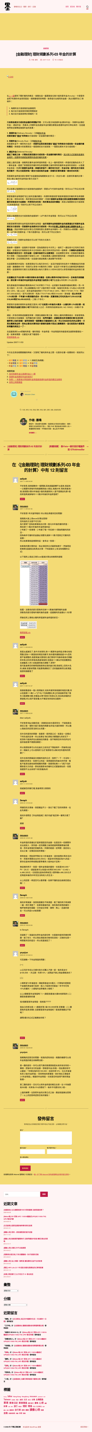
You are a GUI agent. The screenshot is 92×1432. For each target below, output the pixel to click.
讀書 (27, 1410)
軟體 (42, 1410)
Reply (22, 499)
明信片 (20, 1406)
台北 (29, 1400)
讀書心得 (35, 1409)
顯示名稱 (23, 1148)
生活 (34, 1406)
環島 (30, 1406)
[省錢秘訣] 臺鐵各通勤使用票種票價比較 (29, 1325)
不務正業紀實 (16, 1427)
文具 (9, 1406)
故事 (5, 1406)
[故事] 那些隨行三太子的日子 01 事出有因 (18, 1274)
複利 (44, 410)
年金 (30, 410)
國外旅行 (31, 1403)
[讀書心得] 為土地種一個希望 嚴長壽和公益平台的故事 (23, 1261)
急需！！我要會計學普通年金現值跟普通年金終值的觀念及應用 (35, 379)
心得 (41, 1402)
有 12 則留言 (59, 60)
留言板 (72, 7)
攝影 (46, 1403)
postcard (40, 1396)
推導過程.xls (25, 632)
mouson (33, 1396)
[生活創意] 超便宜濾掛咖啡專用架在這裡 (18, 1225)
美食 (8, 1410)
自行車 (18, 1409)
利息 (23, 410)
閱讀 (17, 1413)
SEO (44, 1396)
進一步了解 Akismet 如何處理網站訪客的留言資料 (51, 1174)
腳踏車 (12, 1410)
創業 (21, 1400)
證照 (48, 410)
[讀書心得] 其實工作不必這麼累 (15, 1248)
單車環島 (23, 1402)
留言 (22, 1130)
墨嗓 (36, 60)
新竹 (12, 1406)
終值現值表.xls (13, 337)
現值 (34, 410)
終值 (41, 410)
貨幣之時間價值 (15, 382)
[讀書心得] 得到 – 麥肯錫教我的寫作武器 (18, 1232)
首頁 (67, 7)
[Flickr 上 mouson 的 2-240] (46, 83)
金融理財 (46, 48)
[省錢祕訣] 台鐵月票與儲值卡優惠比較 (26, 1379)
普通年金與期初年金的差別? (21, 376)
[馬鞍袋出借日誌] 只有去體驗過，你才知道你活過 (21, 1254)
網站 (5, 1410)
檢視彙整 (32, 433)
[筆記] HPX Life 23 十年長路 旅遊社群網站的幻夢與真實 (23, 1267)
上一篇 (11, 95)
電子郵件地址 (51, 1148)
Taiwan (7, 1399)
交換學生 (13, 1400)
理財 (37, 410)
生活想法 (39, 1406)
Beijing (5, 1396)
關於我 (78, 7)
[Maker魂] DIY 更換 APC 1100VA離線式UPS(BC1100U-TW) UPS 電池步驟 (25, 1333)
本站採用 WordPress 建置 (32, 1427)
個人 (17, 1400)
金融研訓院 (57, 410)
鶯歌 (24, 1413)
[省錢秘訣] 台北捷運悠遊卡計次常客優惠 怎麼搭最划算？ (24, 1210)
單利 (27, 410)
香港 (20, 1413)
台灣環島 (39, 1399)
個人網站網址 (24, 1157)
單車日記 (13, 1402)
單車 (6, 1402)
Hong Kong (17, 1396)
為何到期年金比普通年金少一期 (22, 373)
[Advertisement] (46, 26)
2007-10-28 (46, 60)
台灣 (33, 1399)
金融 (51, 410)
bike (10, 1396)
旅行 (16, 1406)
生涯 (43, 1406)
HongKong (25, 1396)
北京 (25, 1399)
